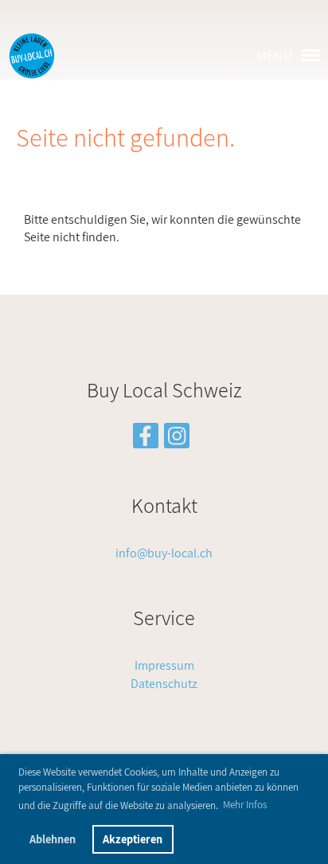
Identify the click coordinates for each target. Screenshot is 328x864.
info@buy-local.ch (164, 553)
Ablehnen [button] (52, 838)
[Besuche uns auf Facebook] (145, 438)
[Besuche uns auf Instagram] (176, 438)
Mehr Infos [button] (245, 804)
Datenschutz (164, 683)
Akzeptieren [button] (132, 838)
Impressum (164, 665)
